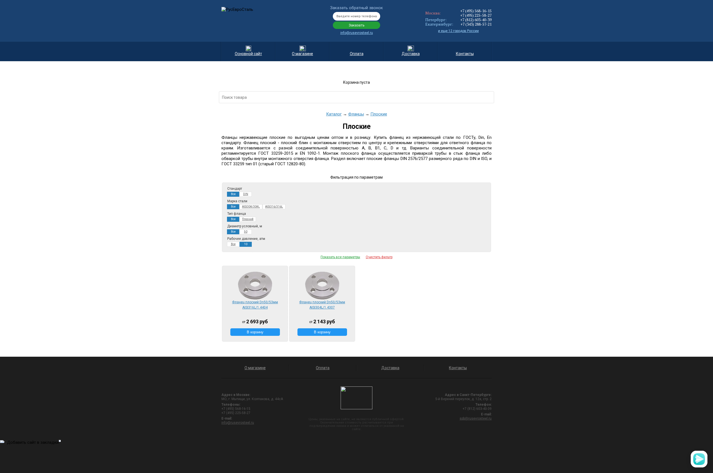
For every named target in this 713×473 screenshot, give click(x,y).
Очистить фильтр (379, 257)
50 (245, 231)
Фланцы (356, 114)
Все (233, 194)
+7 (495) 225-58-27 (476, 15)
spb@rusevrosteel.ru (476, 418)
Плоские (378, 114)
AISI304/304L (251, 206)
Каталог (334, 114)
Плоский (247, 219)
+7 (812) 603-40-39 (476, 19)
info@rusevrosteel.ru (356, 33)
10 (245, 244)
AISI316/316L (274, 206)
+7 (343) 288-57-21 (476, 24)
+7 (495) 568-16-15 (476, 10)
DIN (245, 194)
